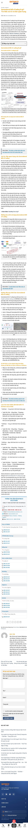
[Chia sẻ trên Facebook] (10, 622)
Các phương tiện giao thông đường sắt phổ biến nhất (20, 663)
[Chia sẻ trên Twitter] (12, 622)
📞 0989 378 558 (6, 552)
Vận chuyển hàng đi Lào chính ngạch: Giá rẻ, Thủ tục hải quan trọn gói (14, 740)
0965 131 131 (18, 509)
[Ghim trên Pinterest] (18, 622)
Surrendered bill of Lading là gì (15, 475)
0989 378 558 (11, 509)
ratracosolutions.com (13, 513)
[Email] (13, 794)
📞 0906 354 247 (6, 578)
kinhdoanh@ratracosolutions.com (14, 511)
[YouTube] (6, 794)
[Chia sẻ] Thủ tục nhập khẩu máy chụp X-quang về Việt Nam (7, 663)
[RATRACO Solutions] (14, 784)
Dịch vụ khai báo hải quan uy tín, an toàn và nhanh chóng (13, 768)
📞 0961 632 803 (6, 567)
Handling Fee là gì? (13, 211)
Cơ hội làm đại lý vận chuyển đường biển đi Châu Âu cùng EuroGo (14, 754)
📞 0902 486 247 (6, 592)
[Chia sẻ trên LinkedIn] (20, 622)
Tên (4, 690)
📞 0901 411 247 (6, 531)
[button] (2, 2)
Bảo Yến (14, 15)
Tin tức (3, 7)
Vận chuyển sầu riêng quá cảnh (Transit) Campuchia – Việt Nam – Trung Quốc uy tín (14, 735)
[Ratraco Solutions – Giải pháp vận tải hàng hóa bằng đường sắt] (14, 2)
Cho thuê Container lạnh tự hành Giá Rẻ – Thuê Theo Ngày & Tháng (14, 744)
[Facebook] (2, 794)
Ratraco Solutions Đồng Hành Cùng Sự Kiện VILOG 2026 (13, 730)
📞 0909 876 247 (6, 529)
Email (4, 697)
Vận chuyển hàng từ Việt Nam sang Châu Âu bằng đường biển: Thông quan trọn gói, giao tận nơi (13, 758)
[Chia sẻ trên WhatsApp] (7, 622)
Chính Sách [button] (4, 803)
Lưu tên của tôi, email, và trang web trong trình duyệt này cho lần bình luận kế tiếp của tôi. (13, 713)
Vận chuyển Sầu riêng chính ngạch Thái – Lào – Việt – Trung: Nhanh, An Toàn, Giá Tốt (14, 763)
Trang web (5, 704)
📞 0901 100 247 (6, 590)
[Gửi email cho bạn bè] (15, 622)
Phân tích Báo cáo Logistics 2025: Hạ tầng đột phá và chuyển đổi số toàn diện (13, 749)
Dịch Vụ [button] (3, 799)
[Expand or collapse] (25, 43)
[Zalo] (10, 794)
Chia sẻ (6, 7)
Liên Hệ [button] (3, 807)
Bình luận (5, 678)
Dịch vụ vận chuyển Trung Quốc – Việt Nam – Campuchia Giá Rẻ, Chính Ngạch (12, 772)
